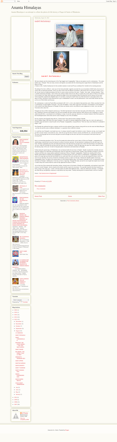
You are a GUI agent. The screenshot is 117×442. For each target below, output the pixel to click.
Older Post (101, 196)
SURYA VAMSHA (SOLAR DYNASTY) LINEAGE (24, 281)
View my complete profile (24, 418)
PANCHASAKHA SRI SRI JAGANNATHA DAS (24, 200)
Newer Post (38, 196)
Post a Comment (41, 188)
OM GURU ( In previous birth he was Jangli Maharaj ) (24, 172)
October (18, 326)
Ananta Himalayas (26, 7)
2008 (15, 402)
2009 (15, 399)
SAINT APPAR (19, 360)
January (18, 394)
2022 (15, 310)
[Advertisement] (19, 43)
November (19, 323)
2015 (15, 312)
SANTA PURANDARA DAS (19, 375)
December (19, 321)
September (19, 328)
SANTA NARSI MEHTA (19, 379)
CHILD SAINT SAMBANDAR (19, 383)
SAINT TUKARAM (20, 368)
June (17, 389)
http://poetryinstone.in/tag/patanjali (47, 173)
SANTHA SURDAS (20, 363)
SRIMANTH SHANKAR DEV (20, 357)
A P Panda (25, 413)
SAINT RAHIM (19, 349)
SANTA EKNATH (19, 365)
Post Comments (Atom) (73, 200)
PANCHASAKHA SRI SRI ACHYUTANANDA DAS (24, 142)
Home (70, 196)
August (18, 331)
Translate (25, 302)
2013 (15, 317)
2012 (15, 319)
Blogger (67, 430)
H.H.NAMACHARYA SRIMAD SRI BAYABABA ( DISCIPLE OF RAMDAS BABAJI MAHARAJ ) (20, 263)
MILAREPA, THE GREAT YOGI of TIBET (19, 353)
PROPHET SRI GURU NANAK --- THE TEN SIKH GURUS (20, 345)
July (17, 387)
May (17, 392)
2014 (15, 314)
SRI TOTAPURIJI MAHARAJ (24, 237)
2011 (15, 397)
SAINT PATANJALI (20, 335)
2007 (15, 404)
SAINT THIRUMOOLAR (20, 339)
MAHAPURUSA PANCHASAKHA (24, 157)
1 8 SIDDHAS (19, 333)
